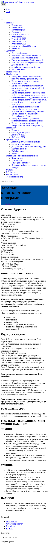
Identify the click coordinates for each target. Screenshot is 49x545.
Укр (3, 5)
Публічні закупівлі (19, 151)
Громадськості (12, 139)
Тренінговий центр (14, 177)
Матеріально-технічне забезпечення (22, 156)
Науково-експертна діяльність (24, 58)
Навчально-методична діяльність (26, 55)
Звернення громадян (20, 144)
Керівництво (17, 27)
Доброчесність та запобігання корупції (28, 146)
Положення (16, 25)
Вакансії (15, 153)
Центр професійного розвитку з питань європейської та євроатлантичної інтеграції (29, 102)
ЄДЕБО (9, 528)
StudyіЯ (9, 170)
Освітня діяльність (19, 53)
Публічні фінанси (19, 149)
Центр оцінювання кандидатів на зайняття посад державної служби (26, 77)
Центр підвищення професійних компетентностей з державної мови (27, 119)
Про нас (9, 23)
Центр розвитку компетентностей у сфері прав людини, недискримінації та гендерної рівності (29, 88)
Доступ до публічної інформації (25, 142)
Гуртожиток (16, 160)
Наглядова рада (18, 30)
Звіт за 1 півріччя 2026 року (23, 46)
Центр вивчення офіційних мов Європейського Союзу (25, 115)
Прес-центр (11, 128)
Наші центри (12, 74)
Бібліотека (10, 172)
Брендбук (15, 48)
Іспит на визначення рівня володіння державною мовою (27, 63)
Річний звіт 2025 (18, 44)
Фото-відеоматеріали (20, 132)
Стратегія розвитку (20, 34)
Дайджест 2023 (18, 135)
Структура (16, 32)
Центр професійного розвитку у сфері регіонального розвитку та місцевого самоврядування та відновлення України (29, 95)
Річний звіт (11, 526)
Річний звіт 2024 (18, 41)
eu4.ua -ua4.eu (12, 174)
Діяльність (11, 51)
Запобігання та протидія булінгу (25, 67)
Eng (8, 9)
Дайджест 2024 (18, 137)
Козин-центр (17, 158)
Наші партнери (18, 69)
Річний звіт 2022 (18, 37)
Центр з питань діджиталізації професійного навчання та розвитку (27, 124)
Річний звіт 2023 (18, 39)
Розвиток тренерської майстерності (27, 60)
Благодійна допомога (20, 163)
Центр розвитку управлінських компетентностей (25, 82)
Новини (15, 130)
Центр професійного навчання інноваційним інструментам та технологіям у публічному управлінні (28, 109)
